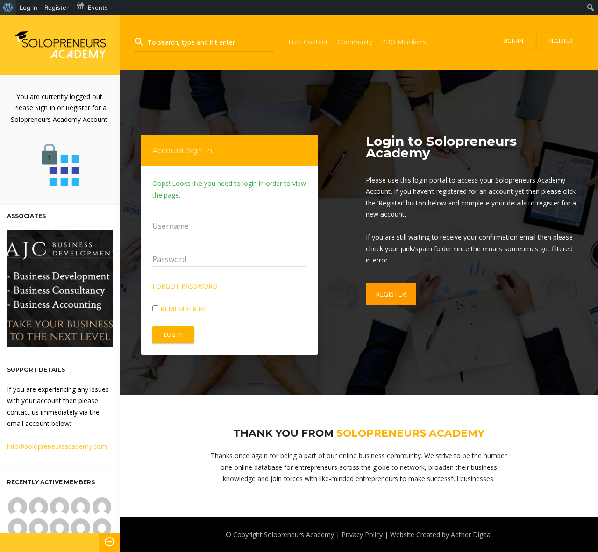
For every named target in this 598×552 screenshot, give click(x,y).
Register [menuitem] (56, 7)
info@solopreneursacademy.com (57, 446)
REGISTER (391, 294)
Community (354, 41)
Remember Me (183, 308)
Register (560, 41)
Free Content (308, 41)
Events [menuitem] (98, 7)
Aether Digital (471, 534)
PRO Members (404, 41)
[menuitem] (8, 7)
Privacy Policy (362, 534)
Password (169, 259)
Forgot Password (185, 286)
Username (170, 226)
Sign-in (513, 41)
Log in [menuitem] (28, 7)
